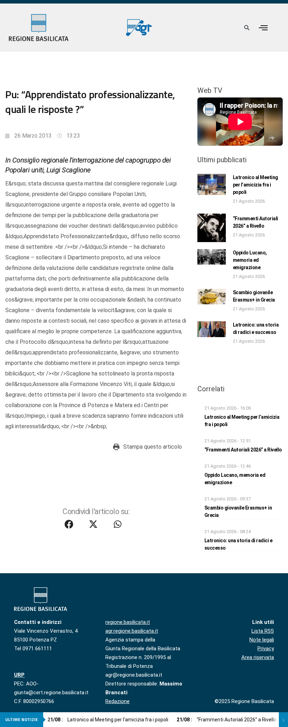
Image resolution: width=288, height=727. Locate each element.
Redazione (117, 701)
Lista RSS (262, 631)
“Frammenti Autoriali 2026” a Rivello (243, 450)
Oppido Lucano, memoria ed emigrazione (250, 260)
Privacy (265, 648)
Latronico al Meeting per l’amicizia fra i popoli (255, 185)
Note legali (261, 640)
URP (19, 675)
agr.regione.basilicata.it (131, 631)
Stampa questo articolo (152, 446)
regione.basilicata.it (127, 622)
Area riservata (257, 657)
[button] (263, 27)
